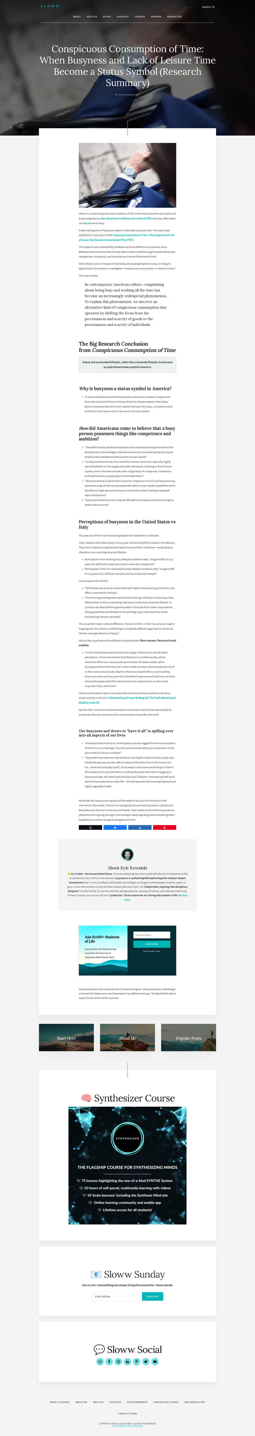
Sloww (50, 6)
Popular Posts (188, 1038)
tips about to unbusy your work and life (126, 218)
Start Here (66, 1038)
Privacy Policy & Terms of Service (127, 1426)
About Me (127, 1038)
